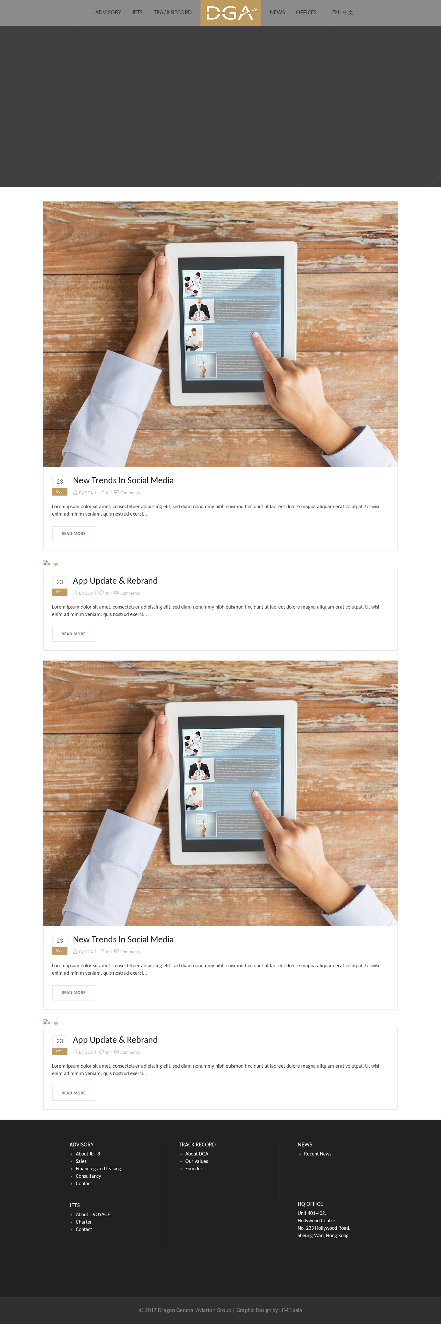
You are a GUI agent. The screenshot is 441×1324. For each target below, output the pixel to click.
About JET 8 (88, 1154)
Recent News (317, 1154)
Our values (196, 1161)
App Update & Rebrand (115, 581)
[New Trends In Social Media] (220, 334)
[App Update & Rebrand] (51, 563)
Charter (84, 1222)
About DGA (196, 1154)
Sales (81, 1161)
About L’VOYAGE (93, 1214)
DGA (89, 493)
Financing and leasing (98, 1169)
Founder (193, 1169)
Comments (130, 493)
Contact (84, 1183)
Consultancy (88, 1176)
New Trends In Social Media (123, 481)
